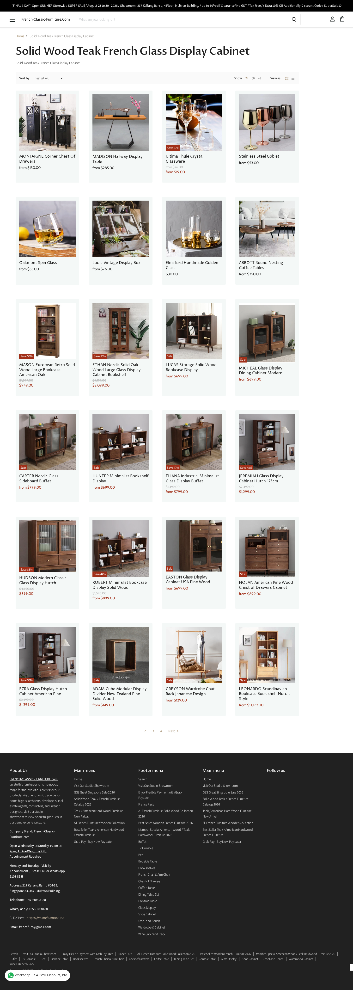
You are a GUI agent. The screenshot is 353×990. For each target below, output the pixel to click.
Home (20, 36)
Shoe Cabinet (147, 914)
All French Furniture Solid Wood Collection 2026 (166, 954)
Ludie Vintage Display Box (116, 262)
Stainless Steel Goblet (259, 156)
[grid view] (286, 78)
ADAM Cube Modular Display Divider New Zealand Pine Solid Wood (119, 694)
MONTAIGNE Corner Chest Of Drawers (47, 159)
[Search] (294, 19)
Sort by (24, 78)
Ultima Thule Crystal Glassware (184, 159)
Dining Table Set (148, 894)
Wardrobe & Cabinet (151, 927)
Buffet (142, 841)
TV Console (145, 848)
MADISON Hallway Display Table (117, 159)
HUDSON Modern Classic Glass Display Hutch (43, 580)
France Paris (146, 804)
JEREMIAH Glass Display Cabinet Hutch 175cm (261, 479)
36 (253, 78)
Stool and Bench (149, 921)
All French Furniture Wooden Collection (99, 823)
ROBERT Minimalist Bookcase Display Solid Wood (119, 585)
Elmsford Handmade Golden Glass (192, 265)
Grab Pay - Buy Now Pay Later (93, 841)
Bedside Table (147, 861)
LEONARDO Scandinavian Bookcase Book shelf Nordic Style (264, 694)
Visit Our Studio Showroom (91, 785)
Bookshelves (146, 868)
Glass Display (147, 907)
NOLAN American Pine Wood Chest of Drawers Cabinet (266, 585)
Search (142, 779)
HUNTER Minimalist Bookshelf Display (120, 479)
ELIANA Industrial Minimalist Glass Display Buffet (192, 479)
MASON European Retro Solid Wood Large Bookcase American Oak (47, 370)
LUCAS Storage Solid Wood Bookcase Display (191, 367)
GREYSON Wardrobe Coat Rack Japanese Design (190, 691)
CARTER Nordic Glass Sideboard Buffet (38, 479)
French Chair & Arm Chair (154, 874)
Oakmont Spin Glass (38, 262)
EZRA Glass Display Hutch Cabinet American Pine (43, 691)
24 (246, 78)
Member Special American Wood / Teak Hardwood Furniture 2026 (295, 954)
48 (259, 78)
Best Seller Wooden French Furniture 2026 (165, 823)
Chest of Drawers (149, 881)
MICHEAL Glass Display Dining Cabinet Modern (260, 371)
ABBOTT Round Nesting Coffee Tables (261, 265)
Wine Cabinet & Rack (151, 934)
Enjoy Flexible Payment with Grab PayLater (87, 954)
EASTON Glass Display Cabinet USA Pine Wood (188, 580)
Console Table (147, 901)
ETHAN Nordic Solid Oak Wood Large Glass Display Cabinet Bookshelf (116, 370)
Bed (141, 855)
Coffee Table (146, 887)
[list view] (293, 78)
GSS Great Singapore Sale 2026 (94, 792)
